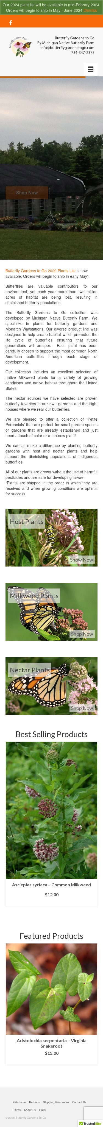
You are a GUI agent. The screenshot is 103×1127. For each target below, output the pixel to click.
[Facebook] (10, 22)
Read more (51, 902)
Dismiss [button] (90, 10)
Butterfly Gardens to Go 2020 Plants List (40, 270)
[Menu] (91, 69)
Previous (10, 827)
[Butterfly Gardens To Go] (51, 47)
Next (93, 827)
